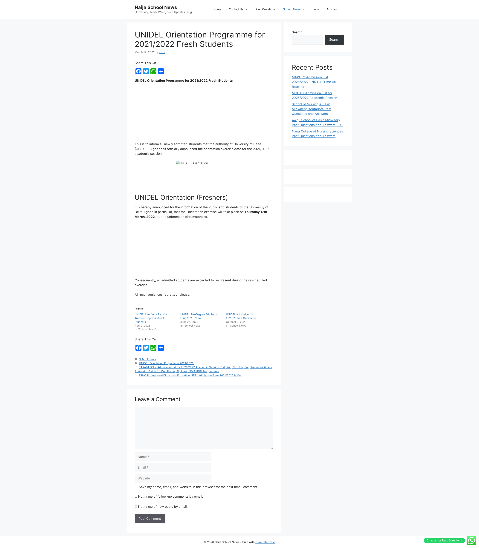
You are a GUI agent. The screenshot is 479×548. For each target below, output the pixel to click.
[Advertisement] (204, 114)
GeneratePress (265, 542)
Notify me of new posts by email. (163, 506)
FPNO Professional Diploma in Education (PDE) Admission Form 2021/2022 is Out (190, 375)
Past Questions (266, 9)
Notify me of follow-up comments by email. (170, 496)
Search (297, 32)
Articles (332, 9)
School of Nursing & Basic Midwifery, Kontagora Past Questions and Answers (311, 109)
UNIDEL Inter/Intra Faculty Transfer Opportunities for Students (151, 318)
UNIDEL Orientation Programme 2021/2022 (166, 363)
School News (291, 9)
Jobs (316, 9)
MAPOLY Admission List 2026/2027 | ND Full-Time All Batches (314, 82)
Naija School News (156, 7)
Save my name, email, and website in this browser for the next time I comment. (198, 487)
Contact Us (236, 9)
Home (217, 9)
